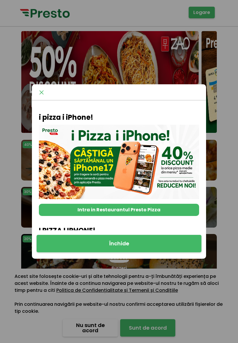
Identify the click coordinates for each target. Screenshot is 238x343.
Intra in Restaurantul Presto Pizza (119, 209)
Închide (119, 243)
